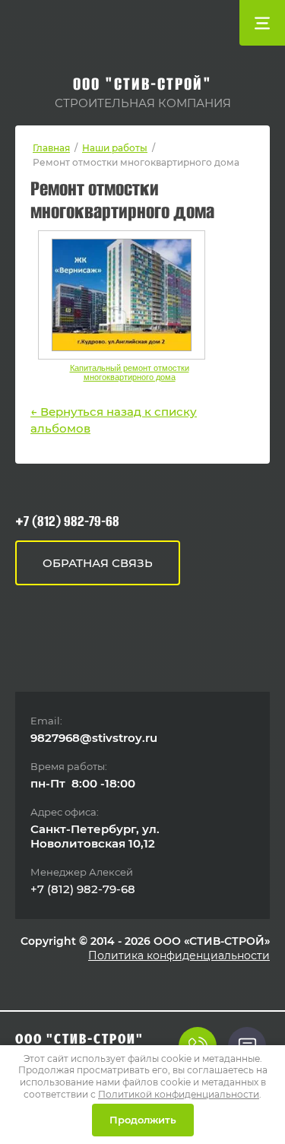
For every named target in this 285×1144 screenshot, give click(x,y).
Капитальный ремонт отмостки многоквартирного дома (129, 372)
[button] (97, 562)
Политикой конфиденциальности (178, 1094)
